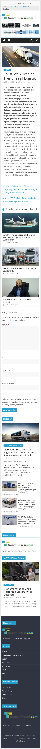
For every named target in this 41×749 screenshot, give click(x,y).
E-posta (6, 370)
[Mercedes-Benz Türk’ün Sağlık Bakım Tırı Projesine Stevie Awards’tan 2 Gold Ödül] (20, 424)
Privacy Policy (7, 691)
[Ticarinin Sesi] (4, 40)
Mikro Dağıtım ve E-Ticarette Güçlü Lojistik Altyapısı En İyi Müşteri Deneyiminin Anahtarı (20, 189)
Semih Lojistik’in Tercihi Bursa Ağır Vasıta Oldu (19, 269)
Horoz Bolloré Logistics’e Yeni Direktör (17, 300)
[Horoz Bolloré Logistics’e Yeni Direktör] (20, 279)
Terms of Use (7, 694)
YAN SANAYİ (6, 663)
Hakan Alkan (9, 585)
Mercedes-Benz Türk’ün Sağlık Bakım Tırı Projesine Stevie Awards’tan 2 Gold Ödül (19, 454)
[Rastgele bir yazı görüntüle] (36, 40)
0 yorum (28, 82)
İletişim (4, 673)
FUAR (4, 670)
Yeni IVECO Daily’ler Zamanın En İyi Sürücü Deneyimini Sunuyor (19, 200)
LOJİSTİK (7, 70)
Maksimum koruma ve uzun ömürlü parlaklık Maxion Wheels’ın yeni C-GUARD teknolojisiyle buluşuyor (27, 504)
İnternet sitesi (8, 383)
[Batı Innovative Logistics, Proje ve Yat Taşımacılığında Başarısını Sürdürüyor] (20, 214)
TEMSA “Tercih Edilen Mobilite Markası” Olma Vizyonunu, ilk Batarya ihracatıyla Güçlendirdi (27, 520)
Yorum (5, 325)
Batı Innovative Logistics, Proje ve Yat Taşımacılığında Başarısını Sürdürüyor (19, 237)
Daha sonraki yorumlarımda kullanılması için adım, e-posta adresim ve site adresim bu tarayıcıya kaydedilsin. (20, 402)
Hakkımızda (6, 687)
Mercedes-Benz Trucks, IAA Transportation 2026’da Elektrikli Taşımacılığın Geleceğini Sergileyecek (27, 487)
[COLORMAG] (17, 540)
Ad (4, 357)
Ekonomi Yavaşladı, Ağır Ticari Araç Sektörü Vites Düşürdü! (18, 591)
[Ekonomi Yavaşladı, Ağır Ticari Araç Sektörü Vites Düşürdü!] (20, 563)
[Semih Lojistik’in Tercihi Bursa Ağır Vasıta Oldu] (20, 248)
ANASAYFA (6, 652)
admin (20, 82)
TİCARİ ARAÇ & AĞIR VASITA (13, 445)
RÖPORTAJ (6, 666)
